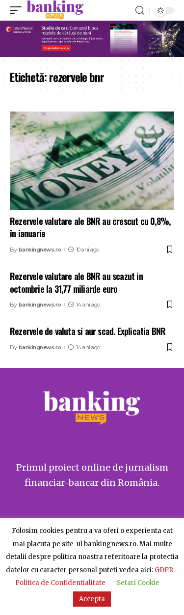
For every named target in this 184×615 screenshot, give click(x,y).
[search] (140, 10)
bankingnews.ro (40, 249)
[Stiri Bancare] (55, 10)
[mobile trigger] (18, 10)
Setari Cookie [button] (138, 583)
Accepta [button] (92, 599)
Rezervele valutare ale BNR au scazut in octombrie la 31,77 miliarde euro (76, 282)
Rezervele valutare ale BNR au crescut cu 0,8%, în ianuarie (90, 227)
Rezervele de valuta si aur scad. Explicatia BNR (87, 331)
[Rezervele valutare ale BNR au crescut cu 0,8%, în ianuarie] (92, 161)
